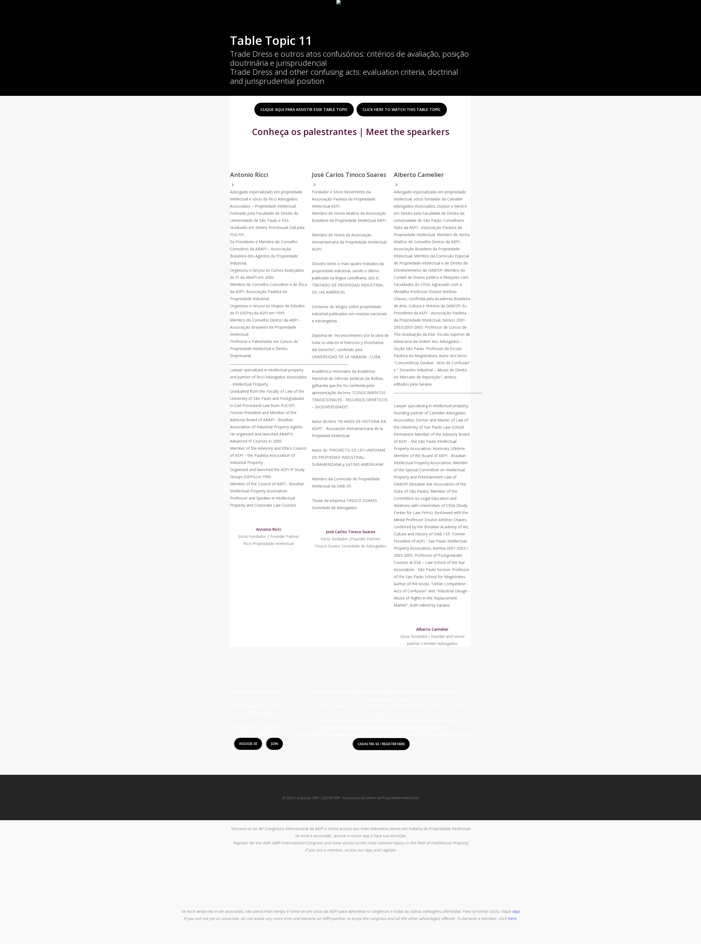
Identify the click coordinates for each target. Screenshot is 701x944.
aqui (516, 911)
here (512, 918)
